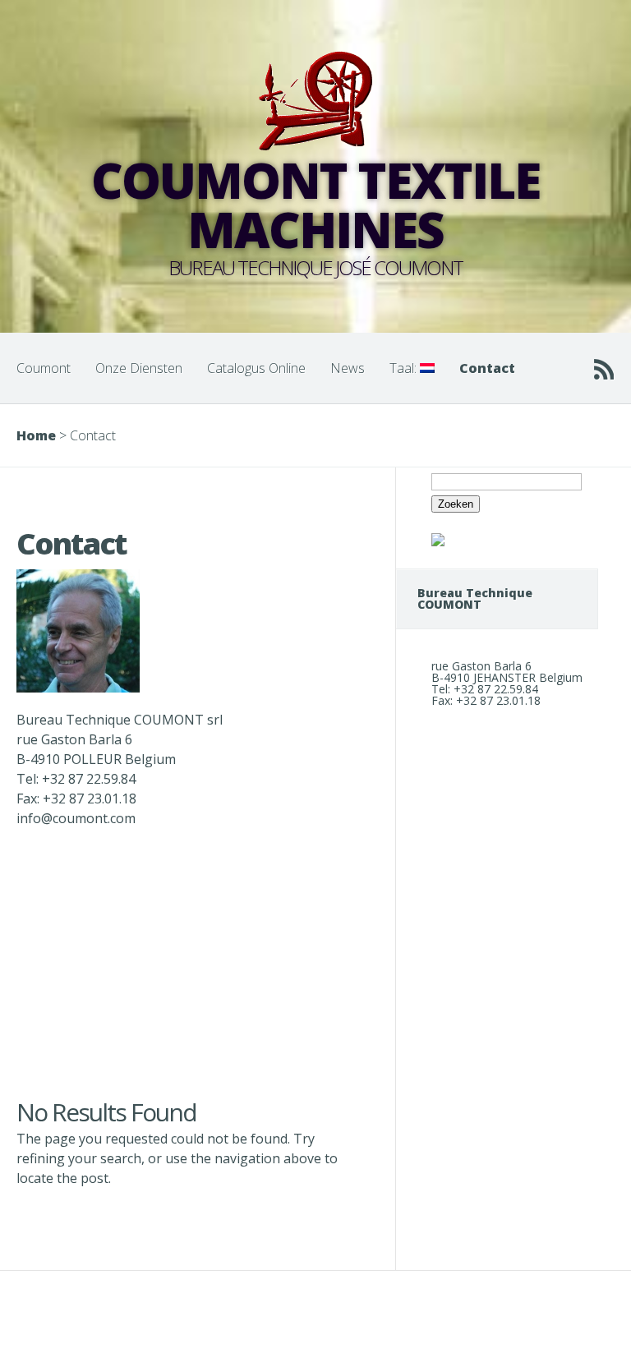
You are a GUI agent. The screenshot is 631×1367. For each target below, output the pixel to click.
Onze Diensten (138, 368)
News (347, 368)
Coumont (43, 368)
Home (36, 435)
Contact (487, 368)
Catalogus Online (256, 368)
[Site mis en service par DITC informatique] (437, 542)
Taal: (404, 368)
